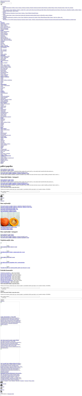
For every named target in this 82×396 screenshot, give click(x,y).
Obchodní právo (3, 113)
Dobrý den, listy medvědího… (6, 276)
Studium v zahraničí (4, 160)
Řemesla (45, 17)
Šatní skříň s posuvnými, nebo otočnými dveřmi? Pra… (10, 342)
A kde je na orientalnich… (5, 282)
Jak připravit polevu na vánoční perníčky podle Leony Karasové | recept (15, 267)
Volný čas (5, 16)
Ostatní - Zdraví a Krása (13, 15)
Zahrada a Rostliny (30, 7)
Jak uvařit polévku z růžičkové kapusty (8, 211)
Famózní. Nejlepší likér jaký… (6, 277)
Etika (1, 83)
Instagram (2, 200)
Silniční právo (3, 110)
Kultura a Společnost (4, 76)
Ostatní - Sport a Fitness (5, 129)
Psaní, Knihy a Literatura (5, 153)
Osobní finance (3, 84)
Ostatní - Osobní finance (5, 85)
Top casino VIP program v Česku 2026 (7, 341)
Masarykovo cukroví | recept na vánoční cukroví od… (10, 346)
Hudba (1, 152)
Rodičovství (8, 13)
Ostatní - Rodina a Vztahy (23, 13)
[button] (0, 21)
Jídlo (4, 8)
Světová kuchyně (34, 9)
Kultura (1, 81)
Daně (1, 89)
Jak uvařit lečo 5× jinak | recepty (7, 170)
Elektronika (2, 55)
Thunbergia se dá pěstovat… (5, 272)
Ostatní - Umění (3, 154)
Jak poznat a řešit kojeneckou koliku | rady (9, 209)
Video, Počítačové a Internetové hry (28, 17)
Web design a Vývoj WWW (8, 19)
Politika (1, 78)
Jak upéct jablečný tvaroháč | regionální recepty (9, 365)
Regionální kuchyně (54, 9)
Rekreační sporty (3, 133)
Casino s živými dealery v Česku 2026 (8, 316)
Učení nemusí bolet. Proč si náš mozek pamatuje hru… (10, 322)
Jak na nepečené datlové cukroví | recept (8, 246)
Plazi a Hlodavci (3, 47)
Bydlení (4, 6)
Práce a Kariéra (3, 102)
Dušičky (2, 139)
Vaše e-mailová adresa (4, 191)
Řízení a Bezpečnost (4, 28)
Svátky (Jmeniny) (3, 144)
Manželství (13, 13)
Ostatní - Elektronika (4, 57)
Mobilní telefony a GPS (4, 56)
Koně (1, 53)
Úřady (1, 95)
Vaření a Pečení (47, 9)
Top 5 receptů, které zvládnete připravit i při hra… (10, 363)
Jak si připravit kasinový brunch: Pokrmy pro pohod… (10, 364)
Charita (1, 77)
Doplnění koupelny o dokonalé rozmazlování (9, 323)
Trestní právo (2, 111)
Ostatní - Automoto (4, 25)
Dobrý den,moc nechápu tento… (6, 275)
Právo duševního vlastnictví (5, 116)
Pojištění (2, 90)
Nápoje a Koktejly (3, 62)
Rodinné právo (3, 109)
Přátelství (30, 13)
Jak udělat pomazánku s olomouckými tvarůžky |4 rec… (11, 378)
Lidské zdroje (3, 98)
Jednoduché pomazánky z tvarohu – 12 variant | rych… (10, 377)
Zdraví (4, 14)
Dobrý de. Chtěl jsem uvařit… (6, 278)
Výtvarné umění (3, 149)
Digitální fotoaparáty (4, 60)
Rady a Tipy (2, 44)
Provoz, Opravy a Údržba (5, 27)
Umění (1, 147)
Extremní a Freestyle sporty (5, 135)
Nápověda (18, 380)
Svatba (16, 13)
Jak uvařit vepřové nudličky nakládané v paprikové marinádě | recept (14, 173)
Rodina (4, 12)
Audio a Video (3, 58)
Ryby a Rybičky (3, 50)
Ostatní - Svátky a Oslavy (5, 143)
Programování (51, 19)
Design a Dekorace (22, 7)
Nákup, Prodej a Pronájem (57, 7)
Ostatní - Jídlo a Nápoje (13, 10)
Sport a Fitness (3, 128)
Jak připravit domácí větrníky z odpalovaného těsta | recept (12, 252)
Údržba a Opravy (15, 7)
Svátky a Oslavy (3, 137)
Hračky (36, 17)
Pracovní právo (3, 115)
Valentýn (2, 145)
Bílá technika (2, 59)
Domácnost (36, 7)
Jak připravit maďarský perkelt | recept (8, 227)
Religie (1, 82)
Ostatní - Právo (3, 114)
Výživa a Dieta (6, 15)
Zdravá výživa (60, 9)
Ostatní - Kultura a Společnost (6, 80)
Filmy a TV (2, 151)
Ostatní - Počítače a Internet (34, 19)
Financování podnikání (4, 96)
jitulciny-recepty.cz (4, 324)
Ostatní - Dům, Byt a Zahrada (67, 7)
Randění (33, 13)
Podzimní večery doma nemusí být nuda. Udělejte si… (10, 320)
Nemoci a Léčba (39, 15)
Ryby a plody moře (27, 9)
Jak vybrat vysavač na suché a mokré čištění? (9, 340)
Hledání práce (3, 107)
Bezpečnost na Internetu (44, 19)
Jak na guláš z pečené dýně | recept (7, 257)
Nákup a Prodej (3, 24)
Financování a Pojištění (4, 23)
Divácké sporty (3, 136)
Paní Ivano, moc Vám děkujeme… (7, 280)
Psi (1, 48)
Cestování (2, 41)
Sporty (1, 131)
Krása (19, 15)
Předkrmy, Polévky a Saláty (18, 9)
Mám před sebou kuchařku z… (6, 279)
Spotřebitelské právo (4, 112)
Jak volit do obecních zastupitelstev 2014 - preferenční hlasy (12, 262)
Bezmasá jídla (41, 9)
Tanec (1, 148)
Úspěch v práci (3, 105)
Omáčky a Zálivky (75, 9)
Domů (1, 163)
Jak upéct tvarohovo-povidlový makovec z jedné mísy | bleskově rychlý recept (16, 207)
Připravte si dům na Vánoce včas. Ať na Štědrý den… (10, 321)
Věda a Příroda (41, 17)
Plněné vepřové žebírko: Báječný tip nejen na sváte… (10, 367)
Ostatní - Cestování (4, 45)
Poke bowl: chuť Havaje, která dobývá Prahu (9, 343)
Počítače (4, 18)
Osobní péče (23, 15)
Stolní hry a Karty (17, 17)
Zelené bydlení (41, 7)
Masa (8, 10)
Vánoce (1, 138)
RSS (1, 392)
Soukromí (26, 380)
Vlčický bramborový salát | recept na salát (8, 345)
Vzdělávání (2, 161)
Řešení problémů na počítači (68, 19)
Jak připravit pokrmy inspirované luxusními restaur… (10, 344)
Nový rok (2, 141)
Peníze (1, 86)
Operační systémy (25, 19)
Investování (2, 87)
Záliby (48, 17)
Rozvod (4, 13)
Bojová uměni (3, 134)
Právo (1, 108)
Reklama (13, 380)
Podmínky (22, 380)
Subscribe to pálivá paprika (5, 186)
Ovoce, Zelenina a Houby (8, 9)
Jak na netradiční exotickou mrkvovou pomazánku (10, 375)
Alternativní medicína (30, 15)
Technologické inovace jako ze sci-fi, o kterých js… (10, 317)
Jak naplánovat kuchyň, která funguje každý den (9, 319)
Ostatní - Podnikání (4, 100)
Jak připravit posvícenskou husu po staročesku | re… (10, 369)
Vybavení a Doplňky (4, 29)
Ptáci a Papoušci (3, 49)
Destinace (2, 43)
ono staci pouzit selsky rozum (6, 273)
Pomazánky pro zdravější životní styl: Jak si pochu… (11, 373)
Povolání (2, 104)
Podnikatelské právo (4, 101)
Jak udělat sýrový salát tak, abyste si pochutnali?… (10, 379)
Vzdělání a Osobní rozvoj (5, 155)
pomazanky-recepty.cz (4, 371)
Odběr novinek (3, 383)
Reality (1, 88)
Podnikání (2, 91)
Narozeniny (2, 142)
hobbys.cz (2, 301)
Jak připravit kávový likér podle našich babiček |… (10, 368)
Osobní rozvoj (3, 156)
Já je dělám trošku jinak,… (5, 281)
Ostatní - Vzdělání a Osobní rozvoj (7, 157)
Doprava (2, 42)
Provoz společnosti (4, 93)
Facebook (2, 197)
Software (15, 19)
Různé (1, 127)
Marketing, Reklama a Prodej (6, 99)
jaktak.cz (2, 380)
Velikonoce (2, 140)
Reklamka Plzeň (11, 393)
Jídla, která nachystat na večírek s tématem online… (10, 374)
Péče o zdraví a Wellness (47, 15)
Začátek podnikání (4, 97)
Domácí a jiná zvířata (4, 46)
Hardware (19, 19)
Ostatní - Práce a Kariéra (5, 103)
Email (75, 19)
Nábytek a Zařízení (48, 7)
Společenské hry (11, 17)
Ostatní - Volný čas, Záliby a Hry (56, 17)
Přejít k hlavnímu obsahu (5, 1)
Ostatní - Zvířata (3, 54)
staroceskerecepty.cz (4, 347)
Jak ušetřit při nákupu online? (6, 229)
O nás (10, 380)
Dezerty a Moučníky (67, 9)
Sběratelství (5, 17)
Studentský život (3, 158)
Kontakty (6, 380)
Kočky (1, 51)
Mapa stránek (31, 380)
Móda (35, 15)
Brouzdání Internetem (58, 19)
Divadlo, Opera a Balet (4, 150)
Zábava (2, 162)
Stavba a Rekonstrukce (7, 7)
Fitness (1, 130)
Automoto (2, 22)
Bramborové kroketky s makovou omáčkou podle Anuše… (11, 366)
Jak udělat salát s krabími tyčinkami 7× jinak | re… (10, 376)
